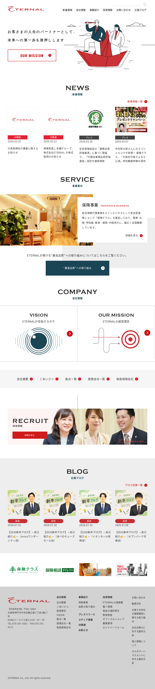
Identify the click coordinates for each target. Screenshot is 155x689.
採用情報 (107, 10)
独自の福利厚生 (111, 611)
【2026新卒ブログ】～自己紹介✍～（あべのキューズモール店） (59, 536)
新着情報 (67, 10)
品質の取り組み (87, 607)
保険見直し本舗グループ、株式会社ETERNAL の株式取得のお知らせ (59, 152)
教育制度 (107, 615)
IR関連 (82, 625)
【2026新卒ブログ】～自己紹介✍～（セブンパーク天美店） (131, 536)
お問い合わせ (123, 10)
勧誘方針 (136, 603)
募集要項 (107, 623)
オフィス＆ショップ (113, 619)
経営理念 (61, 611)
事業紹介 (94, 10)
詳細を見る (131, 235)
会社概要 (22, 379)
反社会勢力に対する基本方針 (138, 631)
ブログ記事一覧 (134, 485)
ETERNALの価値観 (113, 602)
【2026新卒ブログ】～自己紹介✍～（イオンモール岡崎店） (95, 536)
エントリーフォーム (113, 627)
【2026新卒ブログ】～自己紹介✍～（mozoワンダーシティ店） (23, 536)
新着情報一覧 (135, 101)
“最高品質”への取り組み (77, 268)
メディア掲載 (86, 620)
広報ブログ (141, 10)
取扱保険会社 (125, 379)
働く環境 (107, 607)
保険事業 (83, 602)
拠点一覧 (71, 379)
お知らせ (83, 630)
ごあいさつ (47, 379)
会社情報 (81, 10)
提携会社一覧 (96, 379)
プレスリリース (87, 614)
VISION (61, 615)
